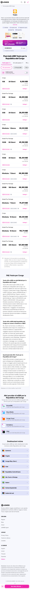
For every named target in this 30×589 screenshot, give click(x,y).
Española (3, 556)
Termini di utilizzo (5, 538)
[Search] (21, 2)
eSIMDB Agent (5, 527)
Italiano (3, 559)
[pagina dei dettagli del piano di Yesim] (15, 35)
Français (3, 553)
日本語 (2, 551)
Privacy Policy (4, 535)
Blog (2, 522)
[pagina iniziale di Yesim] (8, 35)
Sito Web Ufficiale (16, 586)
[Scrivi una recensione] (27, 2)
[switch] (26, 73)
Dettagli (25, 88)
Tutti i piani (6, 63)
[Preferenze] (24, 2)
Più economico (6, 67)
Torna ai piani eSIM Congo (9, 6)
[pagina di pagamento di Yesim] (22, 35)
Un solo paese (18, 63)
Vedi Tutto (15, 24)
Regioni (3, 519)
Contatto (3, 540)
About (2, 525)
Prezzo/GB (18, 67)
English (3, 548)
